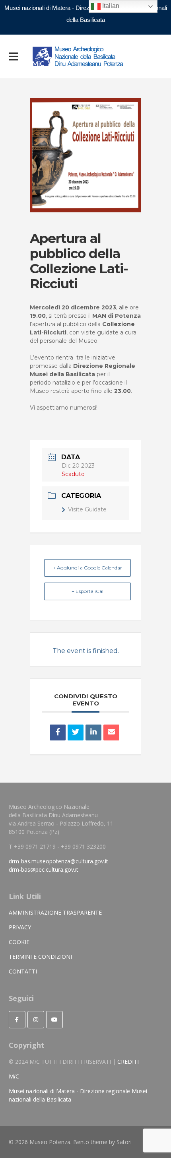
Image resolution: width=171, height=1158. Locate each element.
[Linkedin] (93, 732)
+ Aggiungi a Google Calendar (87, 568)
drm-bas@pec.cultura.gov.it (43, 869)
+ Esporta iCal (87, 591)
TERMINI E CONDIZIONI (40, 956)
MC (14, 1076)
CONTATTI (23, 971)
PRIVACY (20, 927)
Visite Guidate (87, 509)
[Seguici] (17, 1019)
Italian (110, 5)
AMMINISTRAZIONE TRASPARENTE (55, 912)
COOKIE (19, 942)
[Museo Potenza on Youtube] (54, 1019)
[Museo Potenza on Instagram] (35, 1019)
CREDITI (128, 1061)
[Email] (111, 732)
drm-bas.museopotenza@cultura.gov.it (58, 861)
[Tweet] (76, 732)
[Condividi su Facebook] (58, 732)
